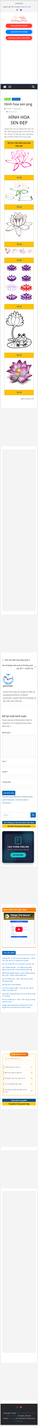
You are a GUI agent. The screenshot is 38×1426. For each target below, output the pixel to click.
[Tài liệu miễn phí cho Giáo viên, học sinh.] (4, 86)
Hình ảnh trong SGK (19, 1100)
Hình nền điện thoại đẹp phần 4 (17, 660)
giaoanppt (18, 109)
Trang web (6, 782)
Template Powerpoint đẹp (19, 1104)
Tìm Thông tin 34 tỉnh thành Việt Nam (19, 822)
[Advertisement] (19, 64)
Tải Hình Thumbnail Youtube (19, 826)
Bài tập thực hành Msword (11, 985)
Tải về (19, 177)
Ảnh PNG (7, 99)
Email (5, 772)
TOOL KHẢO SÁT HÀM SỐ (19, 26)
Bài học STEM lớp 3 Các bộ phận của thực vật (18, 964)
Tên (4, 761)
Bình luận (6, 732)
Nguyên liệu (16, 99)
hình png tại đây (25, 137)
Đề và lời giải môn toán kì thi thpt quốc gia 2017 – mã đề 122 (17, 667)
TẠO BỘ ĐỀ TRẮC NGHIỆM (19, 32)
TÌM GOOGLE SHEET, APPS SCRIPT (19, 38)
